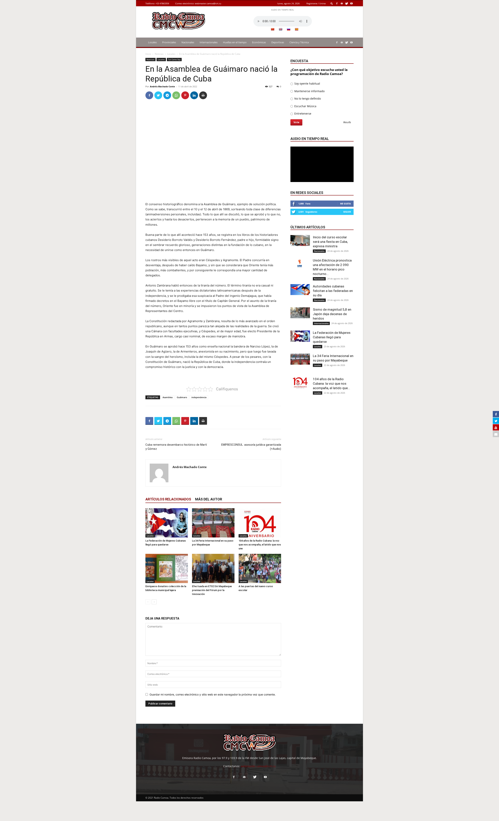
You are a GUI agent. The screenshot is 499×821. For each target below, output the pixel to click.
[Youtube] (351, 3)
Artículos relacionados (168, 499)
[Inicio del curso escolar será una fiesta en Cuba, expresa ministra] (300, 240)
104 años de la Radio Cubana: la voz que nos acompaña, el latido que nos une (260, 544)
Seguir (347, 211)
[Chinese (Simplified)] (272, 29)
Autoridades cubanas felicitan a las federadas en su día (333, 290)
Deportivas (277, 42)
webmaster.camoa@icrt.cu (208, 3)
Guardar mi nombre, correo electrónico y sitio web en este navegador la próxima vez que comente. (213, 694)
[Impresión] (203, 95)
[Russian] (288, 29)
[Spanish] (296, 29)
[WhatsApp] (176, 95)
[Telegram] (167, 95)
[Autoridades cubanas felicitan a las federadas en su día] (300, 289)
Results (347, 122)
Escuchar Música (305, 106)
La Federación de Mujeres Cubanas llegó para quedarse (331, 337)
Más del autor (208, 499)
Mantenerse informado (309, 91)
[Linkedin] (194, 95)
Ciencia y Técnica (299, 42)
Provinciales (169, 42)
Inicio (148, 54)
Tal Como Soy (174, 59)
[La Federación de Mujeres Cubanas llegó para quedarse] (166, 522)
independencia (198, 397)
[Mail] (342, 3)
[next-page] (154, 601)
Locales (152, 42)
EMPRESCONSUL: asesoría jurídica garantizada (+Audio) (251, 447)
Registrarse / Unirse (316, 3)
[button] (332, 3)
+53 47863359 (162, 3)
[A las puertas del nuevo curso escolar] (260, 568)
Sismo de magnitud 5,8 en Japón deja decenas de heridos (332, 314)
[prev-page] (147, 601)
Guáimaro (182, 397)
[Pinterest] (185, 95)
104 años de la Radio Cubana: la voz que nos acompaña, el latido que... (331, 383)
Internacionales (209, 42)
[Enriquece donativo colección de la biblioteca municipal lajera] (166, 568)
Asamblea (168, 397)
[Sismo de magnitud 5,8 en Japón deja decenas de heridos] (300, 312)
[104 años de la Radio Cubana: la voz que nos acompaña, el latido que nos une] (260, 522)
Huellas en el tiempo (235, 42)
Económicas (259, 42)
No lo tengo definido (307, 98)
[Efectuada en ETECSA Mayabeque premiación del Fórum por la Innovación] (213, 568)
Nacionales (187, 42)
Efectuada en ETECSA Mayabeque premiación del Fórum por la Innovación (212, 590)
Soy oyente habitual (307, 83)
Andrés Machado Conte (162, 86)
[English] (280, 29)
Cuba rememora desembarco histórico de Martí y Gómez (176, 447)
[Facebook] (337, 3)
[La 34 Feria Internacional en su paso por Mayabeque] (213, 522)
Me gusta (345, 203)
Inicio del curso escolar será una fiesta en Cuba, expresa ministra (330, 241)
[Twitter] (346, 3)
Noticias (159, 54)
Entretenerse (302, 113)
